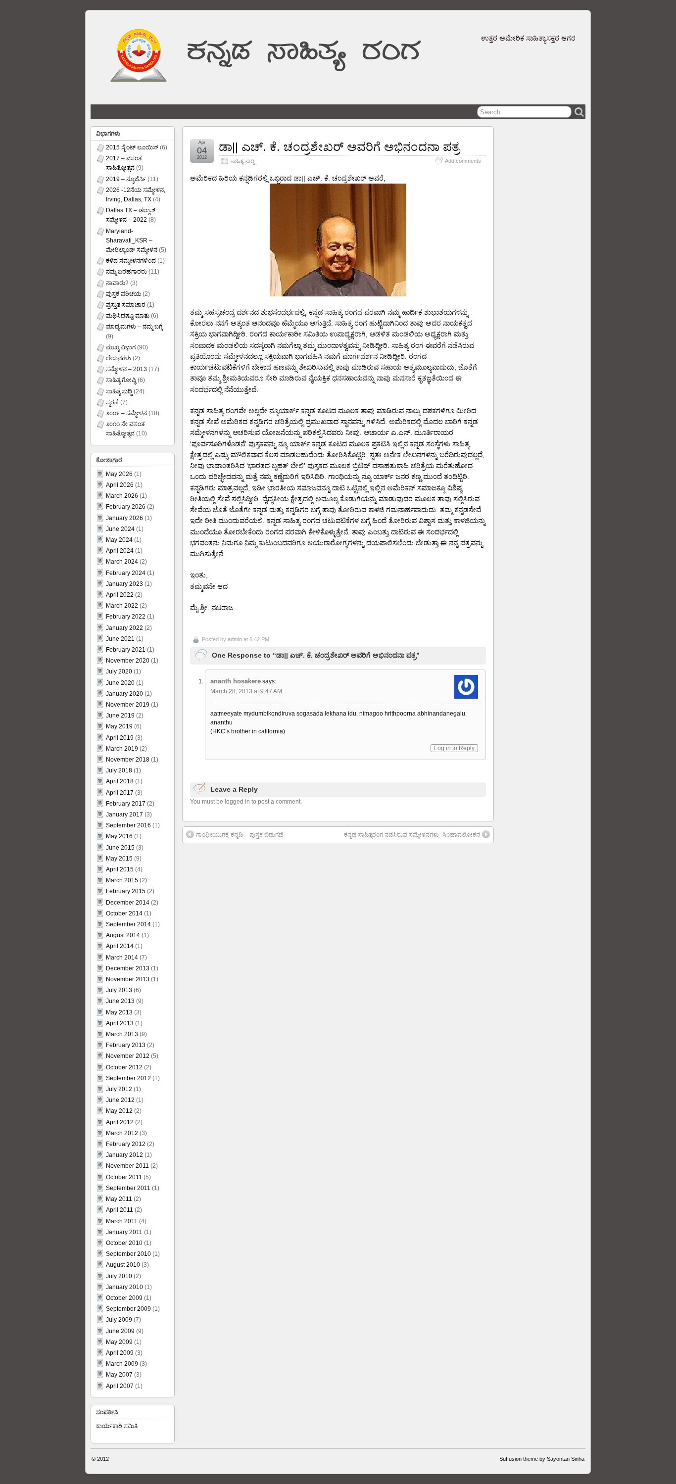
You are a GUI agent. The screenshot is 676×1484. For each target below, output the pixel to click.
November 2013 (127, 979)
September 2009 (128, 1308)
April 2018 (120, 781)
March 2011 (122, 1221)
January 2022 (124, 627)
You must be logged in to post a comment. (246, 801)
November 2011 (127, 1165)
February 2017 (125, 803)
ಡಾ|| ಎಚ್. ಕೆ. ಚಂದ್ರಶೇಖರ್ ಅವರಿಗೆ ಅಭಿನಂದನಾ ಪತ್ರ (339, 146)
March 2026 (122, 495)
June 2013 (120, 1001)
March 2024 (122, 561)
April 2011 (119, 1209)
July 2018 (119, 770)
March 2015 (122, 880)
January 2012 (124, 1154)
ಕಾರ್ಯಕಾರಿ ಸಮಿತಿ (117, 1426)
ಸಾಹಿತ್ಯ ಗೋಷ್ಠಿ (121, 380)
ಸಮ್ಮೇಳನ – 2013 (126, 369)
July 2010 (119, 1276)
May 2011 (119, 1199)
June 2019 (120, 715)
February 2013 (125, 1045)
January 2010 (124, 1287)
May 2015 (119, 858)
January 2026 (124, 518)
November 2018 (127, 759)
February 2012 (125, 1144)
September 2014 (128, 924)
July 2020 (119, 671)
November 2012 (127, 1056)
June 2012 (120, 1100)
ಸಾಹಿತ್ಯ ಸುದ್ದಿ (242, 161)
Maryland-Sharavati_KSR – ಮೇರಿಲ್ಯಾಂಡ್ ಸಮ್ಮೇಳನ (131, 240)
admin (235, 639)
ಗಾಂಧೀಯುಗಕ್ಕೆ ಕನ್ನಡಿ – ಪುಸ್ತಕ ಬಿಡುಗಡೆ (239, 834)
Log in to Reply (454, 748)
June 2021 (120, 638)
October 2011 (124, 1177)
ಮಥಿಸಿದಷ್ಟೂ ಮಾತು (127, 315)
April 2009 (120, 1352)
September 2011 (128, 1188)
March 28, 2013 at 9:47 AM (246, 691)
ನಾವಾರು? (117, 283)
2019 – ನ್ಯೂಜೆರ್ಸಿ (126, 179)
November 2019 (127, 704)
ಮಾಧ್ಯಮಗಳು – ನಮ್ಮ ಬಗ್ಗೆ (134, 326)
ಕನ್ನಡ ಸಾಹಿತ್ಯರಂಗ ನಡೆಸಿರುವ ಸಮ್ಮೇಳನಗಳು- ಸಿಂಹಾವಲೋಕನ (412, 834)
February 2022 (125, 616)
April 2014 (120, 946)
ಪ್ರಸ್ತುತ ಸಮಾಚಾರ (125, 304)
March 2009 (122, 1363)
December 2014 (127, 902)
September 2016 (128, 825)
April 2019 (120, 737)
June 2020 (120, 682)
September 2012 (128, 1078)
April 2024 (120, 550)
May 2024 (119, 539)
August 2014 (123, 935)
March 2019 (122, 748)
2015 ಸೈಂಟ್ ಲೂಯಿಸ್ (132, 147)
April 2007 (120, 1386)
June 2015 (120, 847)
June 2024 (120, 529)
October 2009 (124, 1297)
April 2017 (120, 792)
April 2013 (120, 1023)
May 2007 (119, 1374)
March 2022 (122, 605)
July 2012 (119, 1089)
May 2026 (119, 474)
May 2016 (119, 836)
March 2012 (122, 1133)
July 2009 (119, 1319)
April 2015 (120, 869)
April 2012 (120, 1122)
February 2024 (125, 573)
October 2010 (124, 1243)
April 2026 (120, 484)
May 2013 (119, 1012)
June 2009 (120, 1331)
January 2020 (124, 693)
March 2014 (122, 957)
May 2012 (119, 1110)
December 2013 (127, 968)
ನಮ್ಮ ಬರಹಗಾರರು (126, 271)
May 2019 (119, 726)
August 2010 (123, 1264)
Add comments (463, 161)
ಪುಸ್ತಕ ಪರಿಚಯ (123, 293)
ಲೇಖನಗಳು (118, 358)
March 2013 (122, 1034)
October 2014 (124, 913)
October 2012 (124, 1067)
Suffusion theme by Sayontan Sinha (541, 1459)
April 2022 (120, 594)
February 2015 (125, 891)
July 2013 (119, 990)
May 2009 (119, 1342)
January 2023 (124, 583)
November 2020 (127, 660)
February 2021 (125, 649)
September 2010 (128, 1253)
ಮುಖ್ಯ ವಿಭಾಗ (121, 347)
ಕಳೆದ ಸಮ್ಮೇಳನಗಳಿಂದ (131, 260)
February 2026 (125, 506)
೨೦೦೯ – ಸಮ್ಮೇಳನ (126, 413)
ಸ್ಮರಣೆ (112, 402)
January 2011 (124, 1232)
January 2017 (124, 814)
